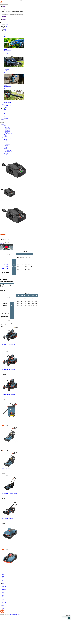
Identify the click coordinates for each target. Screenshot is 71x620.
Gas (4, 88)
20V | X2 (5, 36)
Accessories (5, 136)
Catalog (3, 595)
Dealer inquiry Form (8, 150)
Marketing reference (7, 145)
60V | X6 (3, 577)
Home (3, 123)
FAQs (4, 116)
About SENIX (5, 106)
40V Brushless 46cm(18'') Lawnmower (7, 518)
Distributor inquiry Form (8, 151)
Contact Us (5, 148)
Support (3, 108)
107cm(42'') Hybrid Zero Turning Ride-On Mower (9, 344)
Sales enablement (7, 144)
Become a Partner (6, 118)
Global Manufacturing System (7, 105)
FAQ (6, 147)
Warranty (5, 109)
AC (4, 72)
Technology (5, 140)
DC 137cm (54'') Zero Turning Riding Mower (8, 369)
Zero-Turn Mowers (6, 69)
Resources (5, 110)
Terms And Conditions (13, 614)
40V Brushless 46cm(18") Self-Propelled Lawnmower (9, 493)
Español (5, 28)
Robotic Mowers (7, 127)
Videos (4, 113)
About (3, 104)
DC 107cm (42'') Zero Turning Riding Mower (8, 394)
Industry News (5, 154)
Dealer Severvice (6, 117)
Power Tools (5, 49)
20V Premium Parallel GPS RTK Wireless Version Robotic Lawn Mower (12, 543)
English (7, 24)
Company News (6, 153)
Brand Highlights (6, 107)
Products (3, 34)
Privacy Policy (18, 614)
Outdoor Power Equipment (7, 50)
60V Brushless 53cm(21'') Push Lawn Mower (8, 468)
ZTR (3, 103)
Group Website (4, 6)
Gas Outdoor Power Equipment (8, 102)
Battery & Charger (6, 53)
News (3, 119)
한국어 (5, 27)
